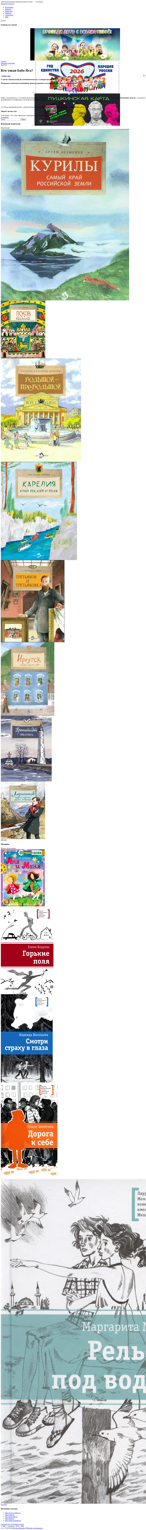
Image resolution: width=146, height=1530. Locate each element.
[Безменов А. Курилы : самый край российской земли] (65, 300)
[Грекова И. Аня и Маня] (23, 906)
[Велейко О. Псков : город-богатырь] (23, 358)
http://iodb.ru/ (9, 1519)
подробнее (5, 117)
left (2, 840)
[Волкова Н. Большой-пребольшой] (41, 461)
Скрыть (3, 61)
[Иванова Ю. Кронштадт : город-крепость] (26, 781)
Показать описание (8, 63)
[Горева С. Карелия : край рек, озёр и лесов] (39, 559)
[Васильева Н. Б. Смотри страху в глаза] (27, 1082)
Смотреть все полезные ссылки (12, 1524)
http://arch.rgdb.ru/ (11, 1517)
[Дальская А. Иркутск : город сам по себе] (27, 715)
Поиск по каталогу (8, 4)
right (5, 840)
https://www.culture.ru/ (13, 1513)
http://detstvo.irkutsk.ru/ (13, 1521)
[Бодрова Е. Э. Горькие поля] (27, 994)
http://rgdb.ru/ (9, 1515)
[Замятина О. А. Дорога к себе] (29, 1178)
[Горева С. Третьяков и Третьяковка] (32, 641)
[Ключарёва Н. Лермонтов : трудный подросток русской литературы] (23, 838)
